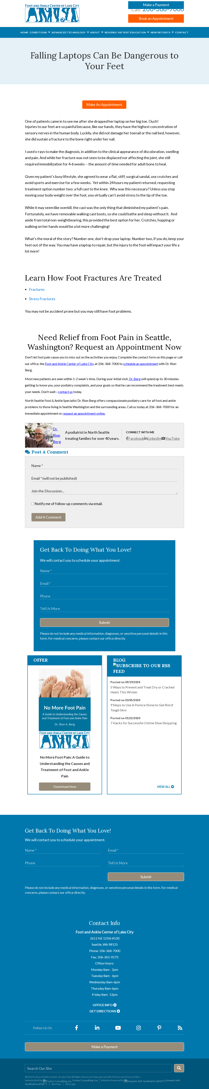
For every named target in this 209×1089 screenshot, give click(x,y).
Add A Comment (48, 517)
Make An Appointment (104, 104)
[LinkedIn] (97, 1028)
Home (24, 32)
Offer (40, 660)
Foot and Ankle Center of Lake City (69, 364)
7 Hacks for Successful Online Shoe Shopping (143, 723)
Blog (119, 660)
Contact (182, 32)
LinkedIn (154, 438)
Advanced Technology (69, 32)
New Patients (161, 32)
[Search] (179, 1068)
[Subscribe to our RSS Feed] (144, 671)
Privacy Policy (132, 1076)
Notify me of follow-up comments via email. (68, 503)
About (95, 32)
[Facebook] (76, 1028)
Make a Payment (156, 4)
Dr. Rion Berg (57, 435)
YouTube (172, 438)
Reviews (111, 32)
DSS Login (70, 1084)
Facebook (136, 438)
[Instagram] (139, 1028)
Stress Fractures (42, 298)
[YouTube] (118, 1028)
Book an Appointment (156, 18)
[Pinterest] (159, 1028)
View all (163, 786)
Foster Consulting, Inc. (85, 1080)
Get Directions (103, 1011)
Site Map (56, 1084)
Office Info (103, 1005)
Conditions (39, 32)
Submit (104, 622)
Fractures (37, 289)
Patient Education (132, 32)
